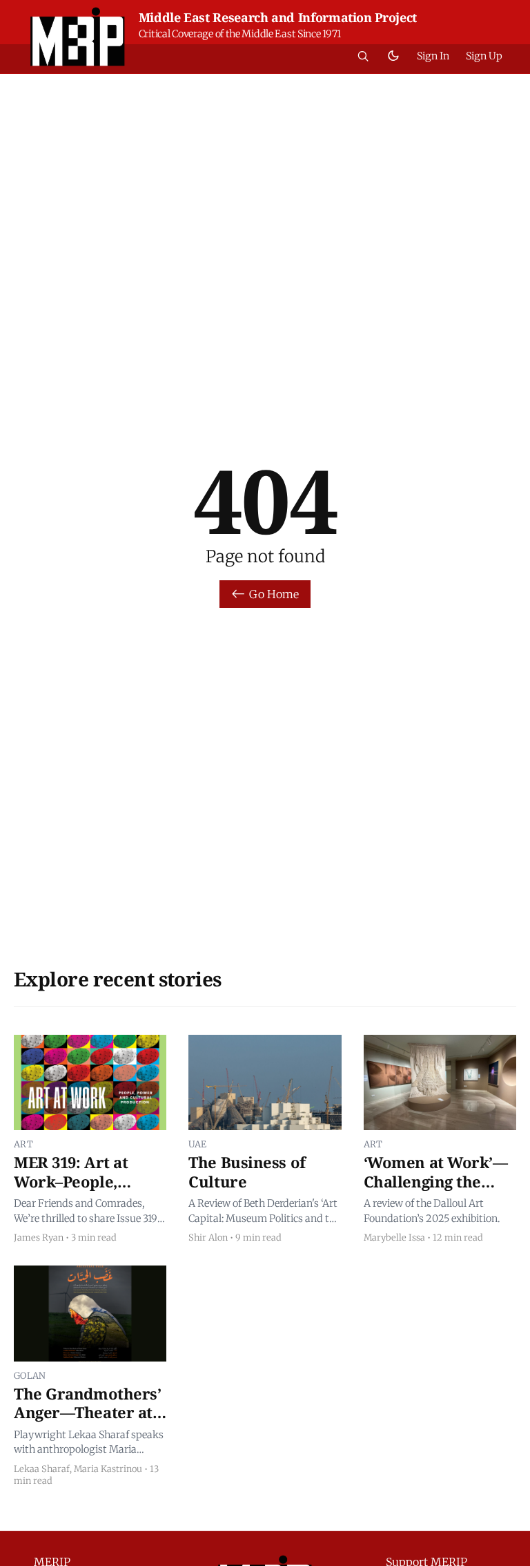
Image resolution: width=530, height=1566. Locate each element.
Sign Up (484, 56)
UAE (197, 1143)
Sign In (433, 56)
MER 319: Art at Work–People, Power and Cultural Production (87, 1191)
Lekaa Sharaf (42, 1468)
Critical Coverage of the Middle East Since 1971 (240, 34)
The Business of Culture (246, 1172)
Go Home (274, 594)
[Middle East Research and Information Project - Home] (78, 37)
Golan (30, 1375)
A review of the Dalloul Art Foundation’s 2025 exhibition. (432, 1211)
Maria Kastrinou (108, 1468)
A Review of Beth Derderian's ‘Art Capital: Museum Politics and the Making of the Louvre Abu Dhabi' (264, 1211)
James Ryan (38, 1237)
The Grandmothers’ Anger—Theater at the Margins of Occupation (87, 1422)
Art (23, 1143)
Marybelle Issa (394, 1237)
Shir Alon (208, 1237)
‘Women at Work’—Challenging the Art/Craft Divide (436, 1181)
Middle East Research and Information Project (278, 17)
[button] (363, 56)
